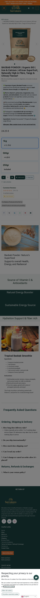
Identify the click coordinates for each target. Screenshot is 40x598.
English (26, 596)
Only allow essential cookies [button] (10, 594)
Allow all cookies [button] (7, 590)
